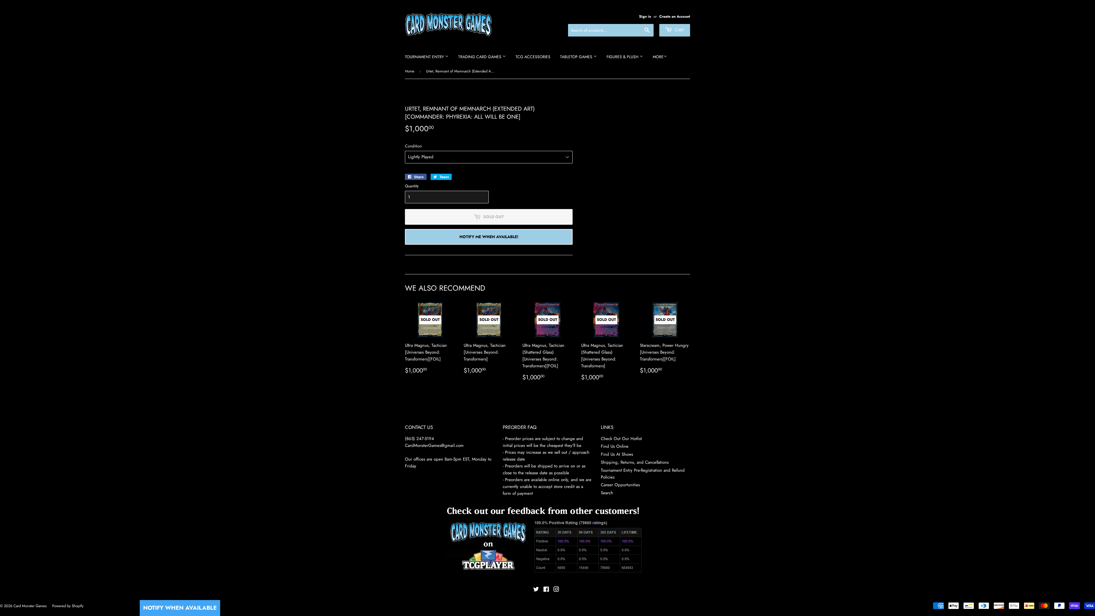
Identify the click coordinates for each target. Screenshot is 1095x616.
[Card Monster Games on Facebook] (546, 590)
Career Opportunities (620, 485)
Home (409, 71)
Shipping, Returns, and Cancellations (635, 462)
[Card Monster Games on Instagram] (556, 590)
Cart (679, 30)
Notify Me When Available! (488, 237)
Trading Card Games (480, 57)
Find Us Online (614, 446)
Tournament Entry (425, 57)
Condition (413, 146)
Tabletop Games (576, 57)
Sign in (645, 16)
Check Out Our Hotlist (621, 438)
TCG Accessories (533, 57)
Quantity (412, 186)
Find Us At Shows (617, 454)
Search (607, 493)
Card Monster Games (29, 606)
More (658, 57)
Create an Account (674, 16)
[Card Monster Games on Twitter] (536, 590)
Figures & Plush (623, 57)
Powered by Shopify (68, 606)
